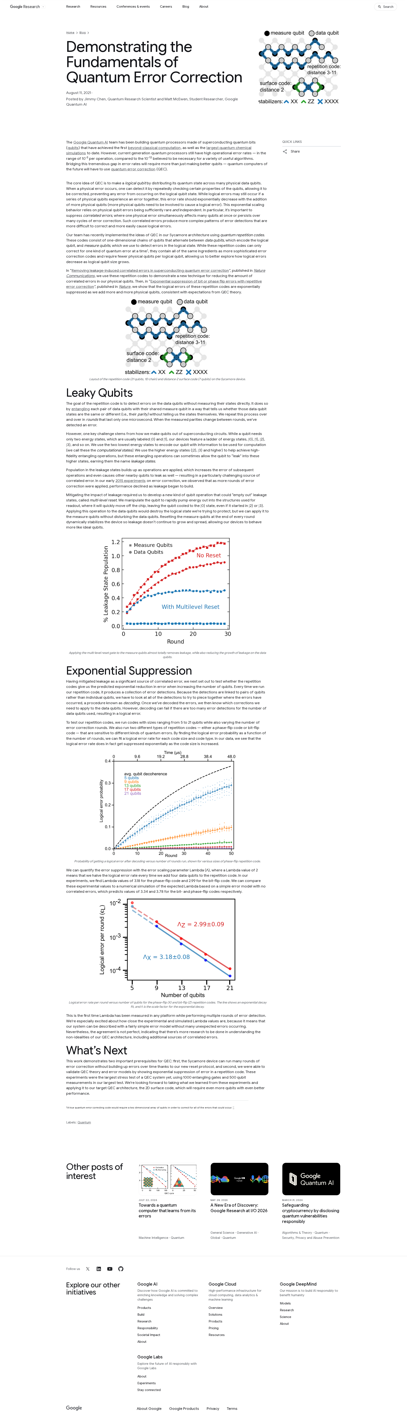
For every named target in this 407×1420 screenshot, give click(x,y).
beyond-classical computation (154, 147)
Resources (98, 6)
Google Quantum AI (90, 142)
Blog (185, 6)
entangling (80, 409)
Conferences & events (133, 6)
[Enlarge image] (337, 100)
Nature (124, 286)
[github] (121, 1269)
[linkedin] (99, 1269)
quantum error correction (133, 169)
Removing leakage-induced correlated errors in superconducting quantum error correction (150, 270)
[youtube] (110, 1269)
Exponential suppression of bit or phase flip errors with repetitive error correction (164, 284)
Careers (166, 6)
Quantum (84, 1122)
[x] (88, 1269)
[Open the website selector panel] (43, 6)
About (203, 6)
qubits (73, 147)
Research (73, 6)
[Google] (74, 1408)
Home (70, 32)
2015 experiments (131, 480)
